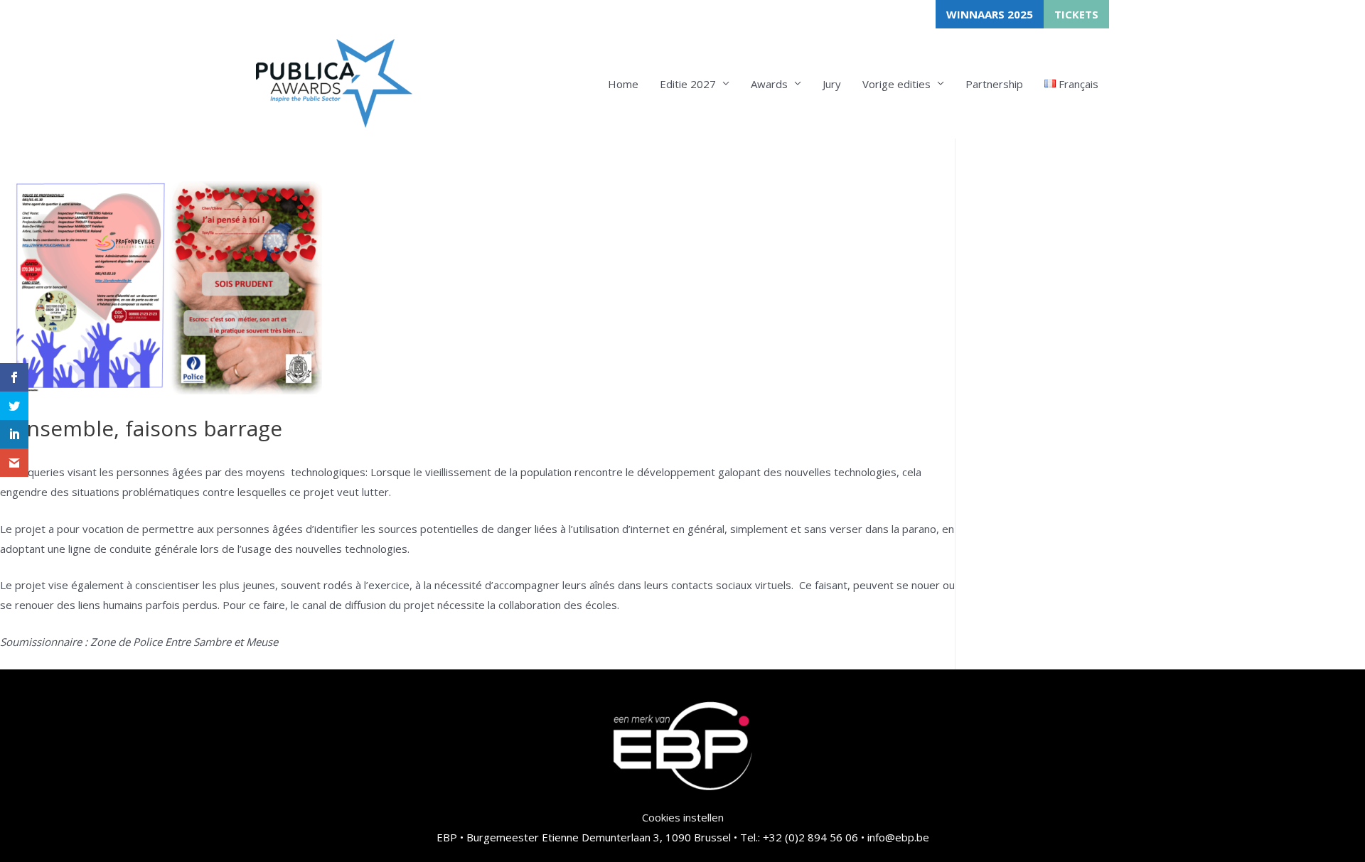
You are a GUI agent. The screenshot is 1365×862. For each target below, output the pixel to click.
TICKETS (1076, 14)
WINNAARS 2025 (989, 14)
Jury (832, 84)
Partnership (994, 84)
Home (623, 84)
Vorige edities (896, 84)
